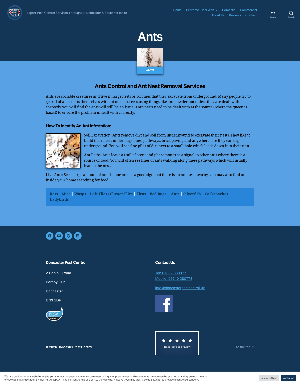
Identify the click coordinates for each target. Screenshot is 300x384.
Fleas (141, 194)
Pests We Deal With (200, 10)
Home (177, 10)
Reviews (235, 15)
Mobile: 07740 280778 (173, 278)
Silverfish (192, 194)
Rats (54, 194)
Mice (66, 194)
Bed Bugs (158, 194)
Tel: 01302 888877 (170, 273)
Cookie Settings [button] (269, 378)
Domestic (229, 10)
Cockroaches (216, 194)
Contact (251, 15)
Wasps (80, 194)
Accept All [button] (288, 378)
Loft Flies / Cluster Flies (111, 194)
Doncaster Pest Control (75, 347)
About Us (218, 15)
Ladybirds (59, 199)
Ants (175, 194)
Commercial (248, 10)
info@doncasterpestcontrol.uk (180, 288)
